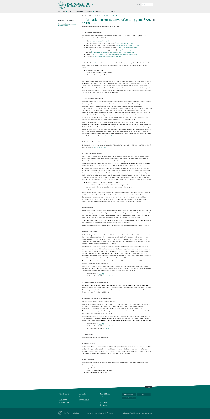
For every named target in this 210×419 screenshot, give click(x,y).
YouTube (101, 274)
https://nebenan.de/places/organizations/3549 (108, 56)
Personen (61, 397)
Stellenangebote (84, 397)
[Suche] (151, 4)
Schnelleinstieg (64, 394)
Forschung (79, 11)
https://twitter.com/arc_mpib (124, 43)
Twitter (107, 328)
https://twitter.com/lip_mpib (127, 50)
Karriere (112, 11)
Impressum (90, 413)
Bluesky (104, 397)
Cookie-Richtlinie (111, 136)
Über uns (61, 11)
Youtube (104, 405)
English (138, 4)
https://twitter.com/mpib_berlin (100, 41)
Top (149, 387)
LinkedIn (111, 276)
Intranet (111, 413)
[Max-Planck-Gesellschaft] (61, 413)
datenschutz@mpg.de (100, 147)
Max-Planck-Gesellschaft (129, 398)
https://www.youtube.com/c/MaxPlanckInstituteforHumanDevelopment (113, 52)
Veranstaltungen (84, 399)
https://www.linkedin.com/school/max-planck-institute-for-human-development (115, 54)
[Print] (154, 20)
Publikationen (100, 11)
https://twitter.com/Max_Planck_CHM (128, 45)
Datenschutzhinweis (100, 413)
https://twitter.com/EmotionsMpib (127, 47)
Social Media (105, 394)
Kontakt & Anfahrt (128, 394)
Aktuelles (82, 394)
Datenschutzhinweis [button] (66, 20)
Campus (89, 11)
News (70, 11)
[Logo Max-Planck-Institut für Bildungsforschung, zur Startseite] (89, 5)
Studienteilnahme (64, 402)
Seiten (97, 63)
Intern (143, 394)
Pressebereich (63, 399)
